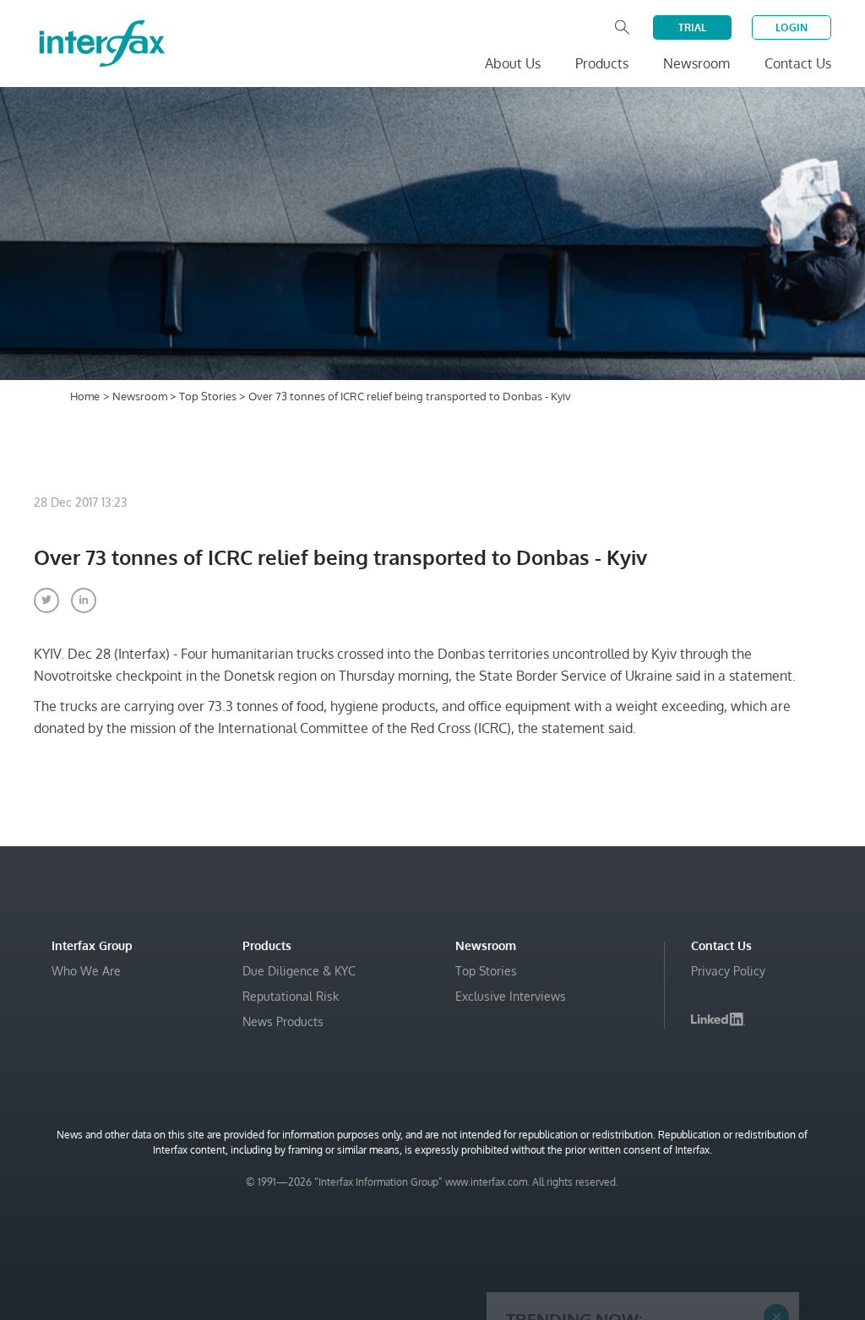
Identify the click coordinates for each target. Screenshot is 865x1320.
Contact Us (797, 63)
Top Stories (209, 396)
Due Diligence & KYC (299, 971)
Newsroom (141, 396)
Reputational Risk (290, 996)
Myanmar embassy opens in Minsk (611, 1154)
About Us (513, 63)
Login (791, 27)
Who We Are (86, 971)
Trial (692, 27)
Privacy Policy (728, 971)
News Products (283, 1021)
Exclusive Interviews (510, 996)
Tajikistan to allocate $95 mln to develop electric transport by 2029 (633, 1187)
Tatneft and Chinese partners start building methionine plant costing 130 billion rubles (641, 1230)
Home (85, 396)
